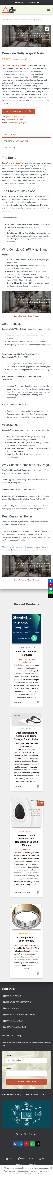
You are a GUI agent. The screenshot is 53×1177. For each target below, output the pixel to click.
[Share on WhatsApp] (32, 1143)
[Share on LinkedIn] (20, 1143)
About (44, 1159)
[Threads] (50, 596)
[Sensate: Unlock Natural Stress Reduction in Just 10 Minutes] (26, 812)
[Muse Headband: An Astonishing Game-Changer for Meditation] (26, 719)
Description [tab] (10, 135)
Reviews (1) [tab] (9, 148)
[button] (47, 29)
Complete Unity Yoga (14, 120)
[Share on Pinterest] (26, 1143)
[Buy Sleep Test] (38, 702)
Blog (22, 1159)
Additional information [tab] (16, 141)
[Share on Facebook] (15, 1143)
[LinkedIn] (50, 588)
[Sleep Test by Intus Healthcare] (26, 628)
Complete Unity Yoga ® (17, 123)
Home (4, 20)
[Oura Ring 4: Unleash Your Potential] (26, 916)
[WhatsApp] (50, 592)
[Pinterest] (50, 585)
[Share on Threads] (37, 1143)
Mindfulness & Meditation (19, 1002)
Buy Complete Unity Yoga (17, 111)
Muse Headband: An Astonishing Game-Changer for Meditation (26, 736)
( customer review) (19, 59)
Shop (33, 1159)
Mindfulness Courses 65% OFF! (28, 2)
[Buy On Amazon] (38, 973)
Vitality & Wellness (16, 1027)
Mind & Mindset (13, 996)
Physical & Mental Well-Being (21, 1015)
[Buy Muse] (38, 786)
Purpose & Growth (15, 1021)
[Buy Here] (38, 892)
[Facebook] (50, 581)
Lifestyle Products (13, 20)
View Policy (38, 1174)
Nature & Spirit (13, 1008)
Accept (28, 1174)
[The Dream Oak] (10, 9)
